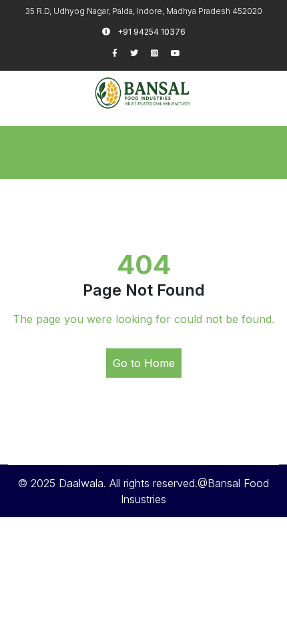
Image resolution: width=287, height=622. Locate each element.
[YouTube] (181, 53)
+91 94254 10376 (150, 32)
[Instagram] (161, 53)
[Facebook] (121, 53)
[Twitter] (140, 53)
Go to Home (144, 363)
